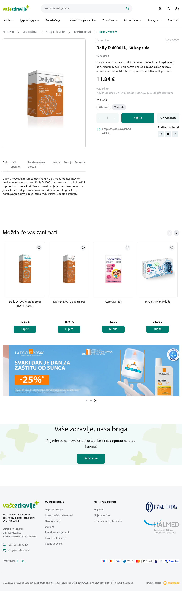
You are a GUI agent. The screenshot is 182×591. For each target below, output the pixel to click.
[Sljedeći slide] (176, 233)
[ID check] (144, 561)
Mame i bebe (131, 20)
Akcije (7, 20)
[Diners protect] (161, 561)
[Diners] (128, 561)
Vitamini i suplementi (81, 20)
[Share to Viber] (168, 134)
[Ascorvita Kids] (113, 268)
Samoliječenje (53, 20)
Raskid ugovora (53, 544)
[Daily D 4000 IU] (161, 507)
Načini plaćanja (53, 521)
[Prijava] (160, 8)
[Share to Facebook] (175, 134)
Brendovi (173, 20)
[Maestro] (104, 561)
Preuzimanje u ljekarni (57, 532)
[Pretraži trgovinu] (127, 8)
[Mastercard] (111, 561)
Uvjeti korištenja (54, 510)
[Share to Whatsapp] (161, 134)
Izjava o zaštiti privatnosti (59, 515)
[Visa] (118, 561)
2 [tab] (91, 400)
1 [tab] (86, 400)
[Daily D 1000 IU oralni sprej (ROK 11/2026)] (25, 268)
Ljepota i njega (28, 20)
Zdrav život (108, 20)
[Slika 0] (44, 93)
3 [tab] (95, 400)
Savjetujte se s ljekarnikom (108, 521)
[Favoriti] (169, 8)
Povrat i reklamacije (55, 538)
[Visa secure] (156, 561)
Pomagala (153, 20)
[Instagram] (22, 561)
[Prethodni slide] (169, 233)
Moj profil (99, 510)
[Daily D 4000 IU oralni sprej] (69, 268)
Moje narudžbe (102, 515)
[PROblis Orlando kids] (157, 268)
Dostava (49, 527)
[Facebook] (17, 561)
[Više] (91, 370)
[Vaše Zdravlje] (16, 8)
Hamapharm (103, 40)
